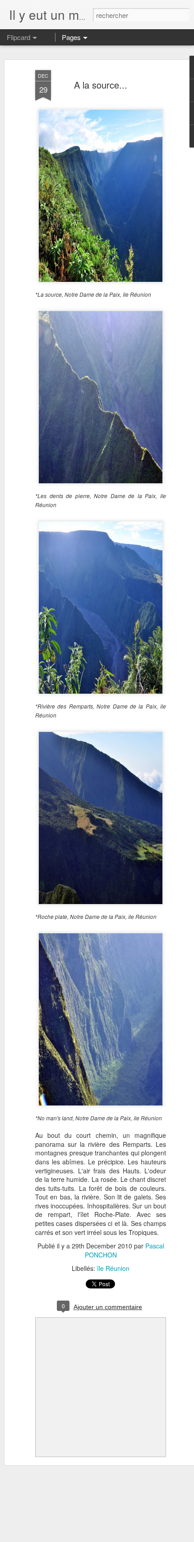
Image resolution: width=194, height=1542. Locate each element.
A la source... (100, 84)
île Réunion (113, 1268)
